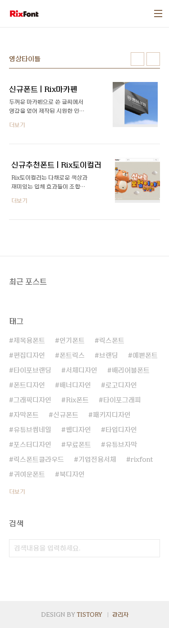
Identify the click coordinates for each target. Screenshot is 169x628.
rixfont (142, 459)
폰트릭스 (72, 355)
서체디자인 (81, 370)
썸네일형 (137, 59)
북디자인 (72, 474)
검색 (151, 548)
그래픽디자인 (32, 400)
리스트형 (153, 59)
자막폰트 (26, 415)
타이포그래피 (122, 400)
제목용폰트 (29, 340)
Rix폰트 (77, 400)
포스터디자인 (32, 444)
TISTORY (89, 614)
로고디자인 (121, 385)
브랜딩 (108, 355)
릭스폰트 (111, 340)
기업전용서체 (97, 459)
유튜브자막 (121, 444)
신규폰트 (65, 415)
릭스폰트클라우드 (39, 459)
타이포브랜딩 (32, 370)
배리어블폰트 (131, 370)
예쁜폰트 (145, 355)
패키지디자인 (112, 415)
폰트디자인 (29, 385)
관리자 (120, 614)
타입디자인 (121, 430)
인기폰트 (72, 340)
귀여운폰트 (29, 474)
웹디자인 (78, 430)
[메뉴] (158, 13)
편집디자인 (29, 355)
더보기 (17, 491)
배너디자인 (75, 385)
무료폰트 (78, 444)
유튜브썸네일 (32, 430)
